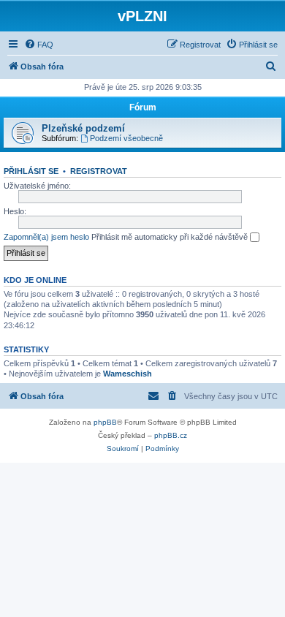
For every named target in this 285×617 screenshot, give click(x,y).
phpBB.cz (170, 435)
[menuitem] (38, 44)
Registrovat (98, 171)
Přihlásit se (31, 171)
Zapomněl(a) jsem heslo (46, 236)
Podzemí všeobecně (126, 138)
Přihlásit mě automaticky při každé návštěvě (170, 236)
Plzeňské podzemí (83, 128)
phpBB (105, 422)
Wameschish (127, 373)
